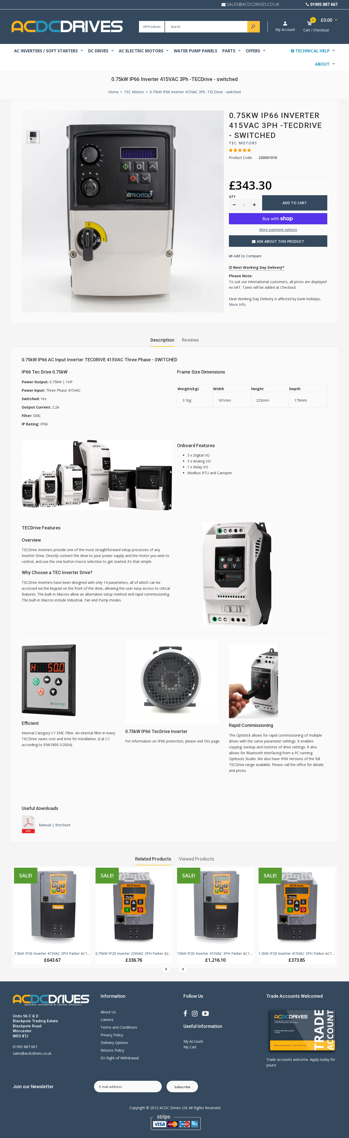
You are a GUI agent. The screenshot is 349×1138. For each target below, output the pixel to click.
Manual (45, 824)
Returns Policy (112, 1050)
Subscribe (182, 1087)
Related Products (153, 859)
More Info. (237, 304)
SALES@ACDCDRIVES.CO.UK (253, 4)
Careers (107, 1019)
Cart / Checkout (316, 30)
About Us (108, 1011)
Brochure (63, 824)
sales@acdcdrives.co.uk (32, 1053)
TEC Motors (243, 143)
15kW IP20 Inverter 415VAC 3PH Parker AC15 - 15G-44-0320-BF (229, 953)
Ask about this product (280, 241)
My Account (285, 29)
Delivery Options (114, 1042)
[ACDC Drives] (67, 30)
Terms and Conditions (119, 1027)
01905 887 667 (324, 4)
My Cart (189, 1046)
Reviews (190, 340)
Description (162, 340)
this (207, 741)
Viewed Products (196, 859)
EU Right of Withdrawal (120, 1057)
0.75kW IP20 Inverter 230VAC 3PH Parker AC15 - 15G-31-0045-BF (150, 953)
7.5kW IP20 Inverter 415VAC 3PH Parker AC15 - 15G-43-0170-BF (67, 953)
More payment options (278, 229)
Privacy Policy (112, 1034)
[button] (240, 150)
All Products (151, 27)
